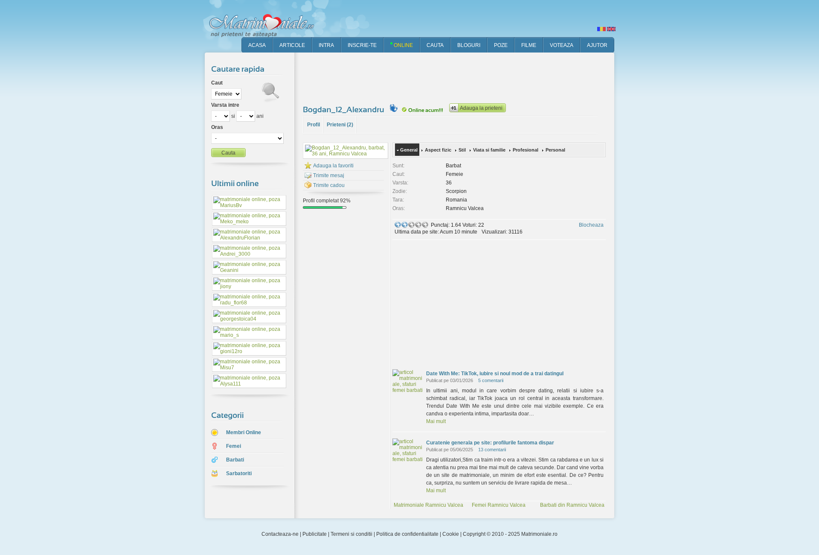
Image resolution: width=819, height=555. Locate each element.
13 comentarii (492, 449)
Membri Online (243, 432)
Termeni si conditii (351, 534)
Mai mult (436, 421)
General (409, 149)
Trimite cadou (329, 185)
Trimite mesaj (328, 175)
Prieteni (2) (340, 125)
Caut (217, 83)
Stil (462, 149)
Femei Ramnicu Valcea (499, 505)
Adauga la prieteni (481, 108)
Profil (313, 125)
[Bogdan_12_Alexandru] (344, 109)
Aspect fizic (438, 149)
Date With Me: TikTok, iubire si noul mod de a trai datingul (494, 374)
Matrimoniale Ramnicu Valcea (428, 505)
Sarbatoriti (239, 473)
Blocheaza (591, 225)
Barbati (235, 460)
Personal (555, 149)
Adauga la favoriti (333, 166)
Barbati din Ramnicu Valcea (572, 505)
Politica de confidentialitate (407, 534)
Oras (217, 127)
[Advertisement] (458, 77)
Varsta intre (225, 105)
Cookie (450, 534)
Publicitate (314, 534)
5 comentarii (490, 380)
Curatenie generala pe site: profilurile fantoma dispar (490, 443)
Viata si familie (489, 149)
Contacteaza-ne (280, 534)
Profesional (525, 149)
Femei (233, 446)
